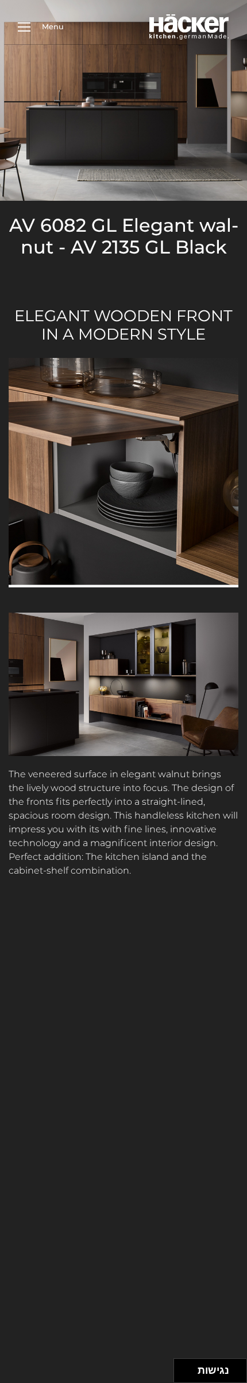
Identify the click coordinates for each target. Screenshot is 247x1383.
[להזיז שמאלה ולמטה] (183, 1374)
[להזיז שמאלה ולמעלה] (183, 1368)
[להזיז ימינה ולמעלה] (189, 1368)
